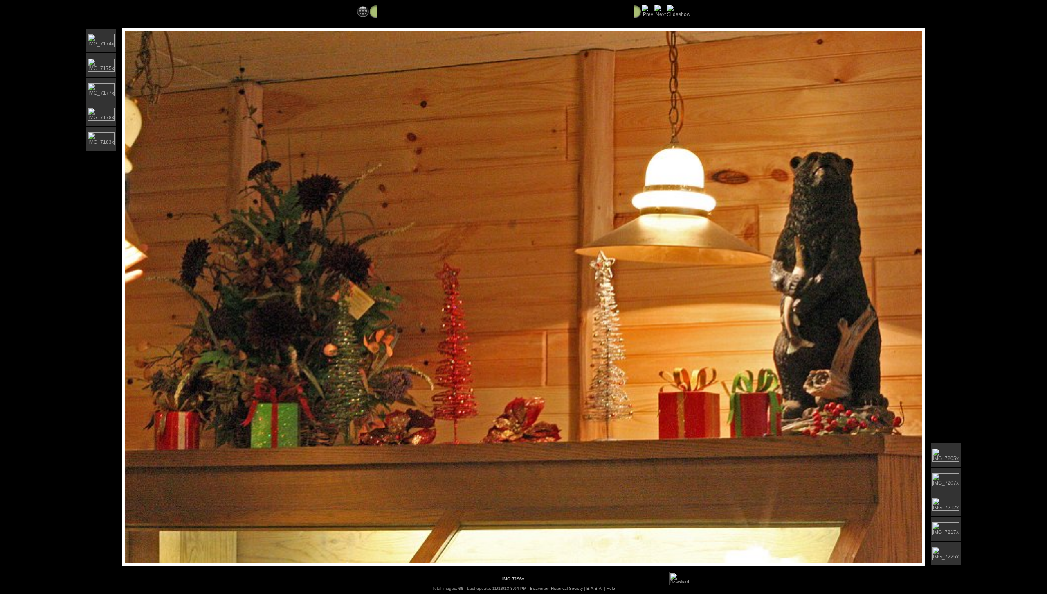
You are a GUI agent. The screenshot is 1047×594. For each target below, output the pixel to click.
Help (611, 588)
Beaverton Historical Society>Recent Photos (439, 11)
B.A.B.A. (594, 588)
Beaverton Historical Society (556, 588)
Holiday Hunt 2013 (533, 11)
